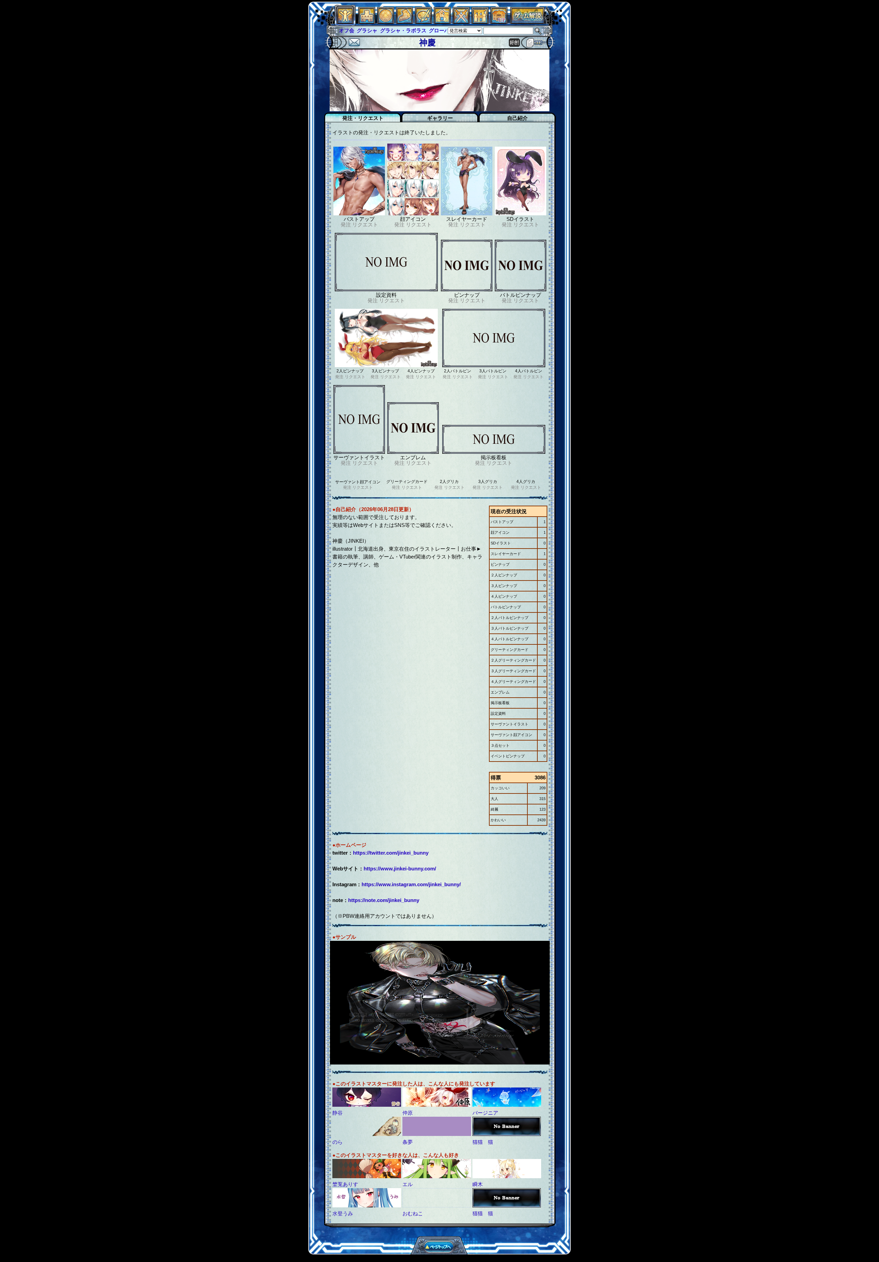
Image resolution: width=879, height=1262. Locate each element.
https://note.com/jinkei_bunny (383, 900)
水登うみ (342, 1213)
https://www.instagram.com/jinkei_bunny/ (411, 884)
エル (407, 1184)
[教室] (404, 22)
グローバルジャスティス (439, 30)
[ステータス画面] (345, 22)
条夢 (407, 1142)
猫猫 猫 (482, 1142)
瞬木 (477, 1184)
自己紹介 (517, 118)
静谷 (337, 1113)
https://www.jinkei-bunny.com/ (400, 868)
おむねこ (412, 1213)
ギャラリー (440, 118)
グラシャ (349, 30)
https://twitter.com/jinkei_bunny (391, 853)
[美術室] (423, 22)
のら (337, 1142)
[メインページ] (366, 22)
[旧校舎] (498, 22)
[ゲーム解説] (527, 22)
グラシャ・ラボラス (385, 30)
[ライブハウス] (461, 22)
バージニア (485, 1113)
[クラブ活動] (480, 22)
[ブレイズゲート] (442, 22)
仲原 (407, 1113)
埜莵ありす (345, 1184)
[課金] (385, 22)
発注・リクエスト (363, 118)
